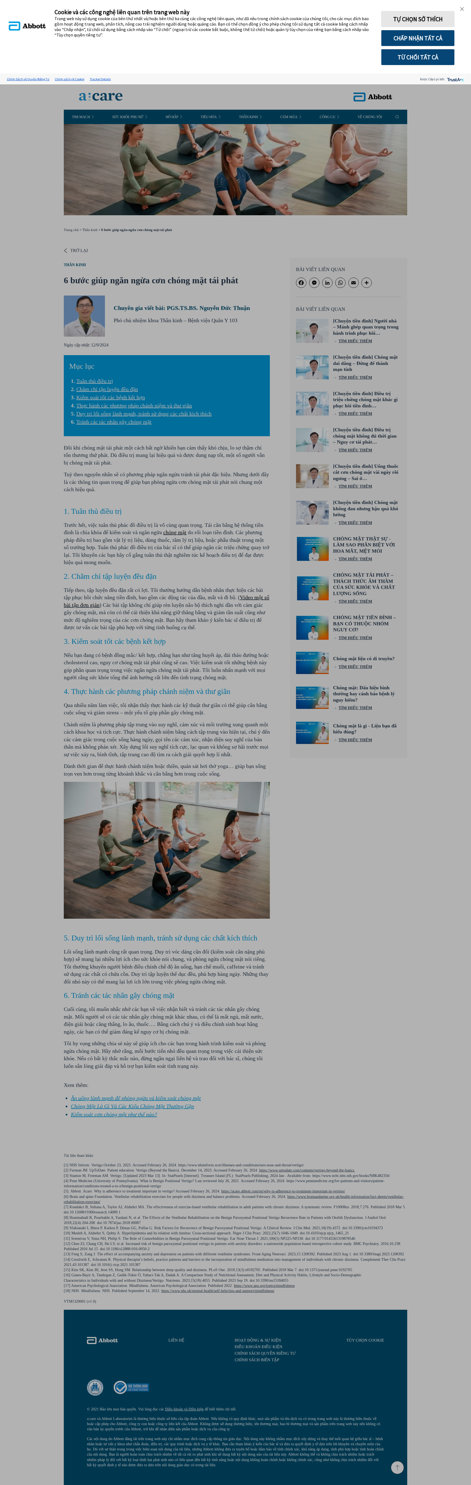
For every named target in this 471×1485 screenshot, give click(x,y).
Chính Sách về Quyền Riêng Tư (28, 79)
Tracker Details (100, 79)
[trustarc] (455, 79)
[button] (462, 9)
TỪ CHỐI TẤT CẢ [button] (418, 57)
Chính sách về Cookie (69, 79)
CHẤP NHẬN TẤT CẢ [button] (418, 38)
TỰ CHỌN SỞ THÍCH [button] (418, 19)
